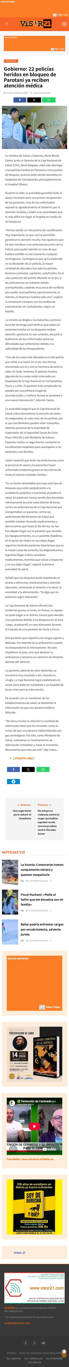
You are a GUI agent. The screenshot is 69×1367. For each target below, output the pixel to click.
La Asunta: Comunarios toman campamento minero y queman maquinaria (42, 869)
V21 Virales (34, 1362)
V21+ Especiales (33, 1358)
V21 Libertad (13, 1358)
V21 (22, 880)
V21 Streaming (54, 1358)
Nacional (11, 61)
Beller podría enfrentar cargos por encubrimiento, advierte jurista (42, 929)
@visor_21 (19, 1252)
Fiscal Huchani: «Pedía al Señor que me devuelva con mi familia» (42, 899)
